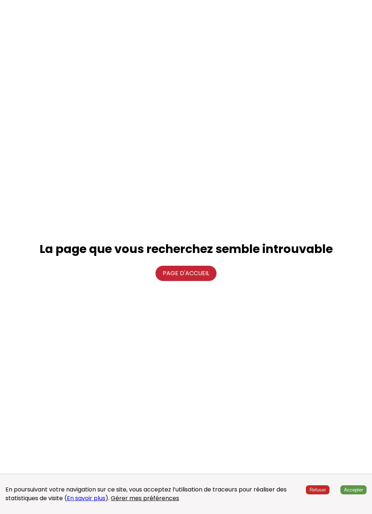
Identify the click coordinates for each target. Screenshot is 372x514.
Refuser (318, 490)
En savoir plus (86, 498)
